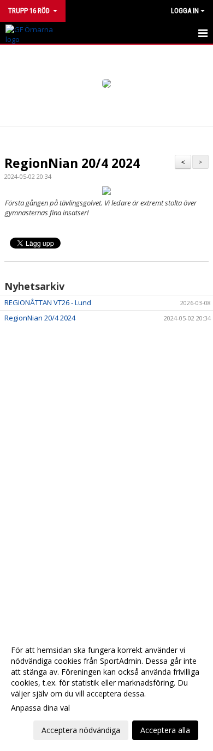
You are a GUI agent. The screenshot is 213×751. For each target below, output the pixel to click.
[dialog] (106, 689)
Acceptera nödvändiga (81, 730)
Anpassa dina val (40, 708)
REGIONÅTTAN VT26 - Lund (47, 302)
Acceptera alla (165, 730)
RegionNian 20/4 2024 (72, 163)
